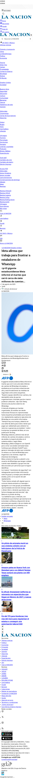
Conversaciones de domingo (10, 180)
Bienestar (3, 100)
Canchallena (4, 129)
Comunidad (4, 98)
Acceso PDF (4, 169)
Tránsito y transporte (7, 49)
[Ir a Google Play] (6, 735)
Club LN (5, 29)
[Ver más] (2, 523)
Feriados (3, 144)
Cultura (2, 96)
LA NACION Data (5, 54)
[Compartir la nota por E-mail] (7, 371)
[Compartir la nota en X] (5, 371)
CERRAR (2, 1)
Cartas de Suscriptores (8, 116)
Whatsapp (7, 521)
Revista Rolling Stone (7, 200)
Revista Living (4, 197)
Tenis (2, 127)
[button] (16, 138)
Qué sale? (3, 158)
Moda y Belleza (5, 151)
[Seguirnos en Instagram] (2, 723)
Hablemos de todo (6, 105)
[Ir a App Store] (6, 740)
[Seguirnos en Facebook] (2, 712)
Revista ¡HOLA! (5, 193)
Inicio (4, 21)
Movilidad (3, 74)
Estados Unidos (5, 83)
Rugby (2, 125)
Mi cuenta (5, 32)
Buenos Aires (4, 89)
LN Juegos (3, 136)
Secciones (5, 24)
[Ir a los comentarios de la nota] (5, 363)
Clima (2, 52)
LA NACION (5, 248)
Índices (2, 76)
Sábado (2, 182)
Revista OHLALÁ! (5, 191)
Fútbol (2, 122)
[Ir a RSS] (2, 729)
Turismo (3, 138)
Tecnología (4, 140)
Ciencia (2, 102)
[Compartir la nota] (2, 365)
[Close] (2, 626)
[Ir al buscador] (3, 13)
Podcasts (3, 149)
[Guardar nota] (2, 363)
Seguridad (3, 91)
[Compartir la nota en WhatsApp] (5, 365)
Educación (3, 94)
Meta (5, 519)
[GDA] (6, 766)
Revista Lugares (5, 195)
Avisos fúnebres (5, 173)
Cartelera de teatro (6, 162)
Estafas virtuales (7, 516)
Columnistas (4, 113)
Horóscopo (4, 142)
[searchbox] (15, 39)
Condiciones (5, 759)
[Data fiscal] (2, 775)
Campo (2, 67)
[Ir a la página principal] (16, 18)
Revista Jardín (4, 202)
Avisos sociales (5, 175)
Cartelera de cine (6, 160)
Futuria (2, 63)
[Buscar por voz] (30, 39)
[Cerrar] (31, 35)
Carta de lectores (6, 178)
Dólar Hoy (3, 65)
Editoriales (3, 111)
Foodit (4, 26)
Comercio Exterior (6, 71)
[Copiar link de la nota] (2, 368)
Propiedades (4, 69)
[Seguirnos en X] (2, 717)
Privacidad (13, 759)
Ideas (2, 184)
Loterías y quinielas (6, 147)
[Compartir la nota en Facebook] (2, 371)
